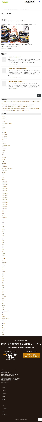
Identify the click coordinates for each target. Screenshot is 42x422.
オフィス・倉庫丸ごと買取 (7, 123)
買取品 (3, 312)
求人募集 (3, 271)
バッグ (3, 139)
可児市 (3, 177)
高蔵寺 (3, 334)
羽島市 (3, 300)
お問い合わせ (4, 414)
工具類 (3, 244)
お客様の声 (4, 118)
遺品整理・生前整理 (5, 318)
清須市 (3, 280)
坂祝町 (3, 211)
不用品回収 (20, 77)
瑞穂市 (3, 285)
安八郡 (3, 222)
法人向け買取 (4, 393)
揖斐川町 (3, 255)
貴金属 (3, 309)
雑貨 (2, 327)
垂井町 (3, 213)
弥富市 (3, 246)
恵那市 (3, 249)
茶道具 (3, 303)
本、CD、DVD (4, 262)
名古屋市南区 (4, 190)
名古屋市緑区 (4, 206)
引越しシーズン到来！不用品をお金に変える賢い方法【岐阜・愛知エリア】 (16, 110)
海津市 (3, 278)
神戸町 (3, 291)
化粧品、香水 (4, 170)
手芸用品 (3, 253)
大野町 (3, 220)
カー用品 (3, 127)
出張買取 (3, 387)
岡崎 (2, 238)
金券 (2, 321)
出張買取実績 (4, 166)
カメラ (3, 125)
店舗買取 (3, 396)
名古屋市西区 (4, 208)
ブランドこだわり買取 (6, 145)
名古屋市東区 (4, 199)
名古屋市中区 (4, 181)
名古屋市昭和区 (4, 197)
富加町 (3, 226)
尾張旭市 (3, 229)
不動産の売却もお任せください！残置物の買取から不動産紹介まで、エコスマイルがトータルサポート (20, 108)
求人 (2, 269)
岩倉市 (3, 240)
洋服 (2, 276)
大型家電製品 (4, 217)
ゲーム (3, 128)
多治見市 (3, 215)
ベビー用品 (4, 148)
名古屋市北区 (4, 186)
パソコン (3, 141)
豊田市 (3, 307)
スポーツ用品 (4, 136)
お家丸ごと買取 (4, 119)
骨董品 (3, 332)
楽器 (2, 267)
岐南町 (3, 233)
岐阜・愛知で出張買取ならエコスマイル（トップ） (10, 9)
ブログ (3, 411)
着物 (2, 289)
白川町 (3, 287)
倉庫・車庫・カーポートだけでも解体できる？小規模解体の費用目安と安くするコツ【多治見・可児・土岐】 (20, 102)
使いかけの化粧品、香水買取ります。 (17, 81)
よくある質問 (4, 408)
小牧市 (3, 228)
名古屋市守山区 (4, 195)
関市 (2, 325)
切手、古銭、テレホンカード (7, 168)
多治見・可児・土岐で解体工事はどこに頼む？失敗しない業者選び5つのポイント (17, 106)
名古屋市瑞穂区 (4, 204)
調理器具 (3, 305)
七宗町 (3, 154)
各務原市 (3, 179)
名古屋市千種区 (4, 188)
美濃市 (3, 298)
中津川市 (3, 159)
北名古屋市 (4, 172)
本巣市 (3, 264)
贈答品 (3, 314)
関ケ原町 (3, 323)
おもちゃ (3, 116)
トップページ (4, 384)
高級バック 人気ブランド (15, 57)
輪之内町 (3, 316)
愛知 (2, 251)
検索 (38, 95)
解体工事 (3, 399)
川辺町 (3, 242)
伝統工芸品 (4, 163)
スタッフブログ (22, 9)
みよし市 (3, 121)
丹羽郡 (3, 161)
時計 (2, 260)
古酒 (2, 175)
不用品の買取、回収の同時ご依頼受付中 (18, 68)
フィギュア (4, 143)
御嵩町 (3, 247)
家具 (2, 224)
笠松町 (3, 294)
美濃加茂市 (4, 296)
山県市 (3, 231)
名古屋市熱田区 (4, 202)
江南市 (3, 273)
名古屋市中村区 (4, 184)
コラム (3, 130)
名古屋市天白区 (4, 193)
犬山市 (3, 282)
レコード (3, 150)
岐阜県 (3, 237)
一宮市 (3, 152)
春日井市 (3, 258)
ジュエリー (4, 132)
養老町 (3, 330)
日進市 (3, 256)
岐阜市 (3, 235)
